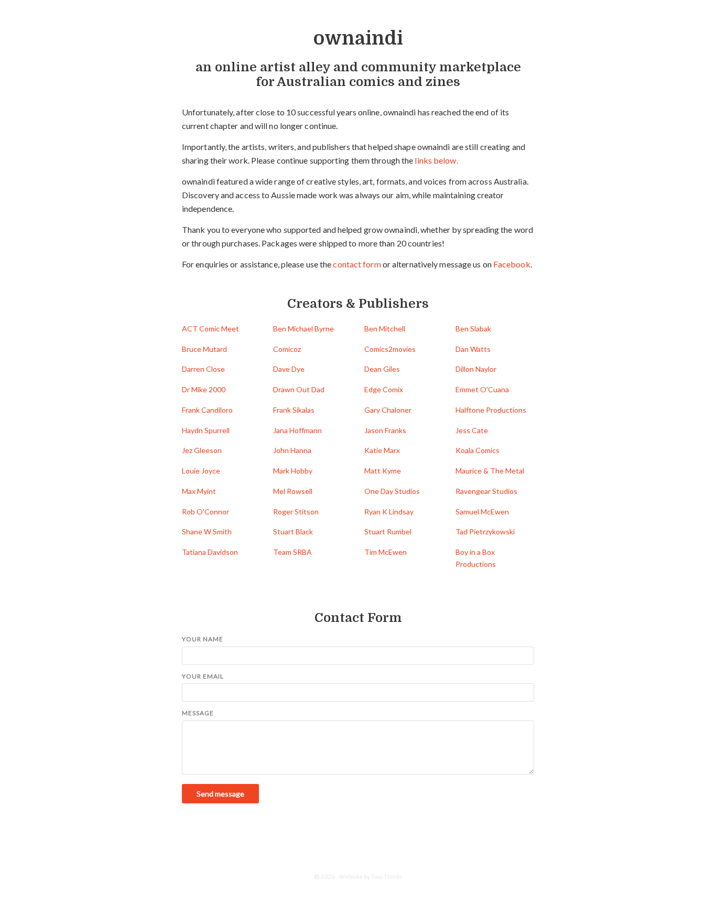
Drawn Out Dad (298, 389)
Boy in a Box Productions (475, 557)
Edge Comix (383, 389)
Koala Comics (477, 450)
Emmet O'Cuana (482, 389)
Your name (202, 639)
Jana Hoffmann (297, 430)
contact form (357, 264)
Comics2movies (390, 349)
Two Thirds (386, 876)
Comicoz (287, 349)
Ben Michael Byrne (303, 328)
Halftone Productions (490, 409)
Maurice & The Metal (489, 470)
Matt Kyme (382, 470)
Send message (220, 793)
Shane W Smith (207, 531)
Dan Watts (473, 349)
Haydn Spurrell (206, 430)
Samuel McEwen (482, 511)
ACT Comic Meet (210, 328)
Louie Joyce (201, 470)
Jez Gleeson (202, 450)
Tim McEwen (385, 551)
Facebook (511, 264)
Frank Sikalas (293, 409)
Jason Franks (385, 430)
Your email (203, 676)
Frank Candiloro (207, 409)
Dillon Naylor (475, 368)
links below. (436, 160)
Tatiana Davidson (210, 551)
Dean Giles (382, 368)
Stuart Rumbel (387, 531)
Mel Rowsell (292, 491)
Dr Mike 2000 (203, 389)
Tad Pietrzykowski (485, 531)
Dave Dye (289, 368)
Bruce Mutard (204, 349)
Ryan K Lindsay (389, 511)
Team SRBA (292, 551)
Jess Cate (471, 430)
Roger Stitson (296, 511)
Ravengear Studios (486, 491)
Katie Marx (382, 450)
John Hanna (292, 450)
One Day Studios (392, 491)
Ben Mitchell (384, 328)
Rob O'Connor (205, 511)
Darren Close (203, 368)
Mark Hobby (292, 470)
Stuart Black (293, 531)
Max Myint (199, 491)
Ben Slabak (473, 328)
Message (198, 713)
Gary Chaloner (387, 409)
